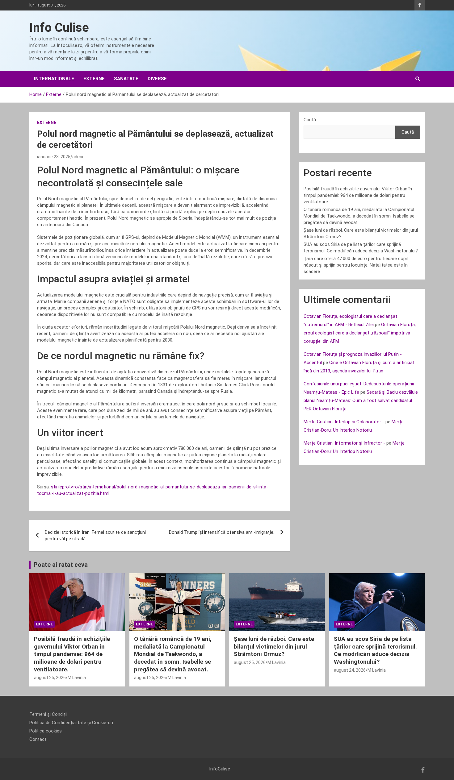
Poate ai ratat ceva (61, 564)
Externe (94, 78)
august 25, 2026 (50, 677)
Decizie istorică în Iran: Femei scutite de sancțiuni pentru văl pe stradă (95, 535)
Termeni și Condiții (48, 714)
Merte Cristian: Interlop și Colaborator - (344, 422)
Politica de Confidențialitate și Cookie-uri (71, 722)
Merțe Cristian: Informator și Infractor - (344, 443)
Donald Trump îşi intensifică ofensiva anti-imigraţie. (221, 532)
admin (78, 156)
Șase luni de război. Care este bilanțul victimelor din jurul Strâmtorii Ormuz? (274, 646)
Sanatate (126, 78)
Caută (310, 119)
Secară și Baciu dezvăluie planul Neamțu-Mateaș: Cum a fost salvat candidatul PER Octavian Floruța (361, 400)
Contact (37, 739)
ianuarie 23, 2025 (53, 156)
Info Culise (59, 27)
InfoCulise (219, 769)
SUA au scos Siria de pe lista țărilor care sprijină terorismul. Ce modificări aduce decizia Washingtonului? (375, 650)
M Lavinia (77, 677)
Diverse (157, 78)
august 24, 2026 (350, 670)
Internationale (54, 78)
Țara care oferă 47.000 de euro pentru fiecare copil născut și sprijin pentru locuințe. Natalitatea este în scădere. (356, 265)
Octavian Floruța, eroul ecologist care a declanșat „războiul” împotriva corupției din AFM (360, 333)
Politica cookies (45, 731)
